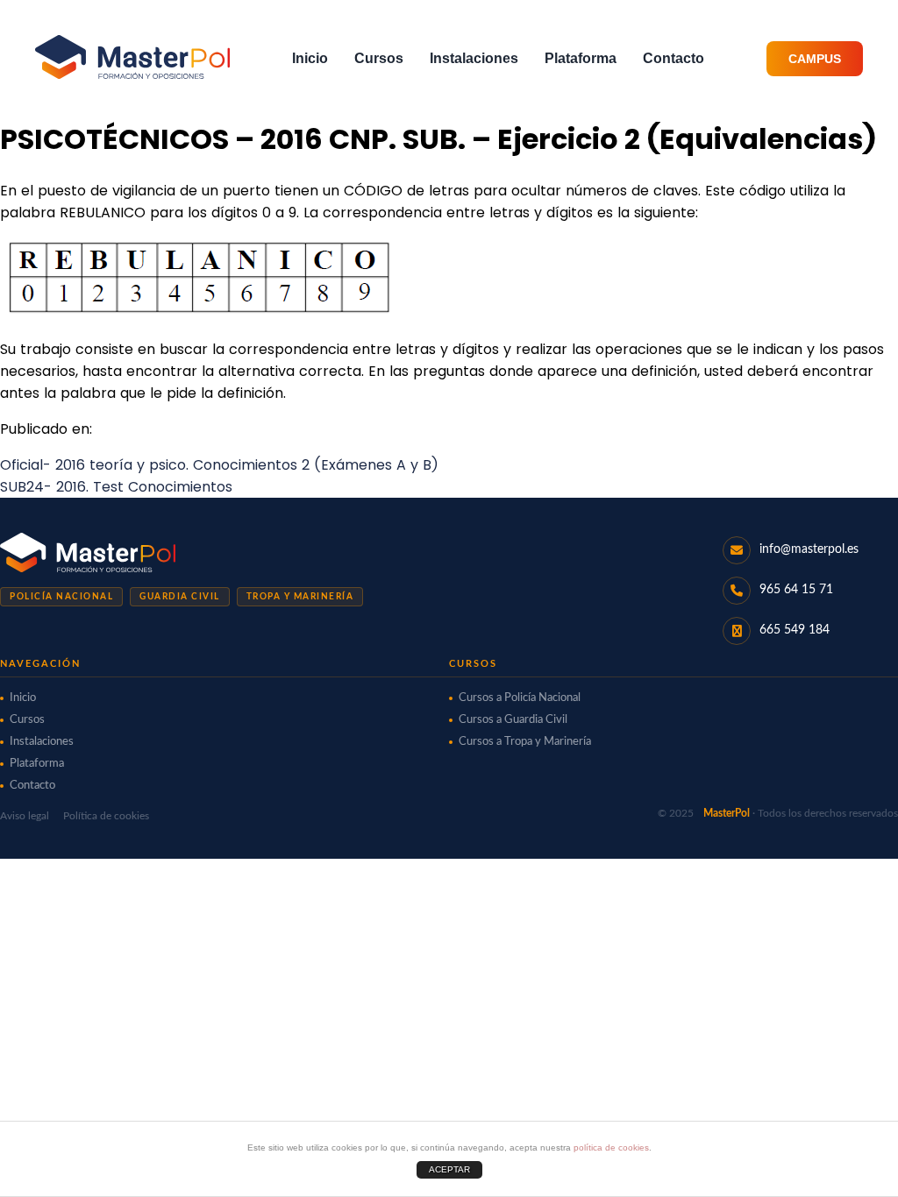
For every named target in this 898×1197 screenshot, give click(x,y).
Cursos (378, 58)
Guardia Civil (179, 596)
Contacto (673, 58)
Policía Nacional (61, 596)
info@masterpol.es (809, 549)
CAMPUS (814, 59)
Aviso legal (24, 816)
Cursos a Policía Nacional (520, 698)
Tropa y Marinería (300, 596)
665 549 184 (794, 630)
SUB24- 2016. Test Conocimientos (116, 487)
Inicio (310, 58)
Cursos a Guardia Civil (513, 720)
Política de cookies (106, 816)
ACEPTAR (449, 1169)
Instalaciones (474, 58)
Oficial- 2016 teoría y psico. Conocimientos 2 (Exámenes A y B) (219, 465)
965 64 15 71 (796, 590)
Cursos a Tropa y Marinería (525, 741)
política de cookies (611, 1147)
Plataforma (580, 58)
